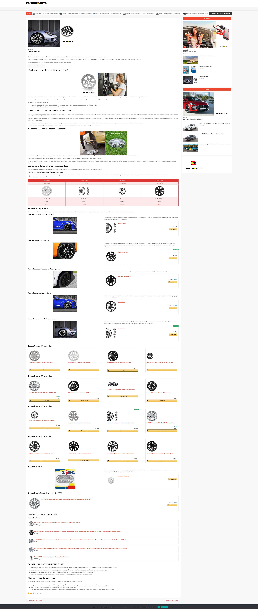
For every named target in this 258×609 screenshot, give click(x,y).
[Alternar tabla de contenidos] (42, 66)
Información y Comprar (45, 460)
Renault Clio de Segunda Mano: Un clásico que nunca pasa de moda (51, 13)
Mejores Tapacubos (203, 76)
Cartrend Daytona (122, 183)
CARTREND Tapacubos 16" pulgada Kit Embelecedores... (161, 422)
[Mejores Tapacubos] (190, 80)
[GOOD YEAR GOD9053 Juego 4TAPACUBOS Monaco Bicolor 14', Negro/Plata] (162, 355)
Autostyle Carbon (159, 183)
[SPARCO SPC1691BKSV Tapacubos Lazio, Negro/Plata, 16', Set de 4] (122, 416)
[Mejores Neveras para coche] (190, 69)
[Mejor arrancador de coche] (206, 34)
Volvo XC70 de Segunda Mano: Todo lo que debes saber (83, 13)
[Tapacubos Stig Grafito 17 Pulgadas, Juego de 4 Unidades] (44, 446)
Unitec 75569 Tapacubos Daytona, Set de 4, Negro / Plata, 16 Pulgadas (51, 556)
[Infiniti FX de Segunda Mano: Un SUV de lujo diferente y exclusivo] (98, 13)
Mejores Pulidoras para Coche (35, 600)
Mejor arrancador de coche (189, 51)
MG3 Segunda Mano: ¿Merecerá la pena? (193, 119)
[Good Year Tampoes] (111, 480)
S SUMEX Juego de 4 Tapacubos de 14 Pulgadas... (119, 362)
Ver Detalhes (173, 282)
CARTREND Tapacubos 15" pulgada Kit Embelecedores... (43, 392)
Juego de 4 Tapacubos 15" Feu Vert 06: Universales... (159, 392)
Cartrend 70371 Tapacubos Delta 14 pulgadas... (80, 362)
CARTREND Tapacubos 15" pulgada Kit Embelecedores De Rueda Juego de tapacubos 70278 (66, 499)
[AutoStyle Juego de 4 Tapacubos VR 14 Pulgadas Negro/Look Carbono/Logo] (159, 191)
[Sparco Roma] (111, 306)
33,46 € (122, 204)
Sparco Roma (121, 302)
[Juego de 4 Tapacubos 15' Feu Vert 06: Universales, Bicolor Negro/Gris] (162, 386)
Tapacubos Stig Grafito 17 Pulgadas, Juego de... (40, 453)
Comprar (45, 369)
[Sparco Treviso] (111, 228)
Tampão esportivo (123, 252)
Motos (41, 9)
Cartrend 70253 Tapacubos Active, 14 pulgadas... (41, 362)
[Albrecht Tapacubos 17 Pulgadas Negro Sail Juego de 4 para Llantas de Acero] (162, 446)
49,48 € (159, 204)
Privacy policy (164, 606)
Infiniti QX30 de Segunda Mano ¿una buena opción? (145, 13)
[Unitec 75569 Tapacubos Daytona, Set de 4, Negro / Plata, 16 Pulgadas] (44, 415)
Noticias (29, 9)
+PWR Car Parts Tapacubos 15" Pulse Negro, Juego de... (121, 389)
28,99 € (46, 204)
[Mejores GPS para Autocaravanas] (190, 59)
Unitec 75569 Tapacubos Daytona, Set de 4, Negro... (42, 420)
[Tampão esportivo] (111, 256)
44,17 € (84, 204)
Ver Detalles (173, 229)
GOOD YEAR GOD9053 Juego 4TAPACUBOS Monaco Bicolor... (160, 363)
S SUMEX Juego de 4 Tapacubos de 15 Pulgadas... (80, 392)
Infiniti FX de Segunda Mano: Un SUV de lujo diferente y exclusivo (115, 13)
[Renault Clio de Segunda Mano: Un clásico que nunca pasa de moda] (35, 13)
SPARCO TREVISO (84, 183)
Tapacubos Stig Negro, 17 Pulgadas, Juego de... (79, 453)
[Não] (256, 607)
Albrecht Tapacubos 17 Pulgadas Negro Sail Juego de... (160, 453)
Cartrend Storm (47, 183)
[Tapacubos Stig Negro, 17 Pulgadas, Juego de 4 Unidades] (83, 446)
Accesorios (48, 9)
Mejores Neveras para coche (172, 600)
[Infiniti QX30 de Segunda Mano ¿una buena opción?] (131, 13)
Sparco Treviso (122, 223)
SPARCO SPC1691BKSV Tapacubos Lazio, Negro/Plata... (121, 423)
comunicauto (30, 54)
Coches (35, 9)
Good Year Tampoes (123, 476)
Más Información (45, 400)
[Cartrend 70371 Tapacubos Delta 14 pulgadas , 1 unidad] (83, 355)
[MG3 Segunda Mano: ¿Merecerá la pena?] (206, 103)
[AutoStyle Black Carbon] (111, 280)
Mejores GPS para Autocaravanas (207, 56)
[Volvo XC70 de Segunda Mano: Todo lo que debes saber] (69, 13)
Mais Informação (172, 504)
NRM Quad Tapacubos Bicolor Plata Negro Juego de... (120, 453)
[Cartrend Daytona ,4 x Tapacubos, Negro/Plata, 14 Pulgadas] (122, 191)
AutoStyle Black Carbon (124, 276)
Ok (158, 606)
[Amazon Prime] (175, 279)
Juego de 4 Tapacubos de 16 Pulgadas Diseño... (79, 423)
